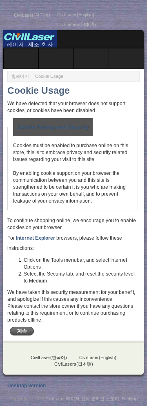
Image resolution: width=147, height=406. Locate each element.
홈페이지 (20, 76)
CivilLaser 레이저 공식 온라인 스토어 (82, 398)
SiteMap (130, 398)
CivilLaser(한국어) (32, 15)
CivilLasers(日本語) (76, 24)
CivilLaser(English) (75, 14)
